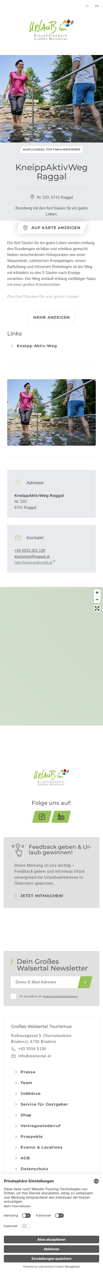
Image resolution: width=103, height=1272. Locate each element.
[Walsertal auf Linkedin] (61, 817)
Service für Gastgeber (44, 1104)
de (87, 6)
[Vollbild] (97, 608)
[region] (51, 682)
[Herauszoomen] (97, 599)
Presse (28, 1072)
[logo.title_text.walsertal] (51, 29)
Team (26, 1082)
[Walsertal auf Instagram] (42, 817)
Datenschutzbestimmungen (60, 996)
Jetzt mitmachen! (41, 896)
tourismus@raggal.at (32, 556)
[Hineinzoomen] (97, 592)
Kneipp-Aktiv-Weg (37, 346)
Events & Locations (42, 1147)
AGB (25, 1158)
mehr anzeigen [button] (51, 317)
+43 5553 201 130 (29, 550)
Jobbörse (30, 1093)
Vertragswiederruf (41, 1126)
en (97, 6)
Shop (26, 1115)
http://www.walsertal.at (33, 562)
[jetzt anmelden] (85, 982)
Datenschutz (34, 1169)
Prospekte (32, 1136)
